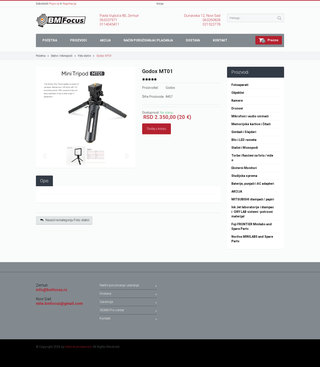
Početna (40, 55)
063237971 (109, 20)
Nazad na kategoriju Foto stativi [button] (67, 220)
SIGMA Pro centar (112, 310)
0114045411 (110, 24)
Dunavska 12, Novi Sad (202, 16)
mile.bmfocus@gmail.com (59, 303)
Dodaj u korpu (156, 128)
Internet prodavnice (78, 346)
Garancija (106, 302)
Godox (170, 87)
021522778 (212, 24)
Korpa (160, 3)
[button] (268, 40)
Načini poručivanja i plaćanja (119, 285)
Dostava (105, 293)
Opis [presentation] (44, 180)
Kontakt (105, 318)
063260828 (212, 20)
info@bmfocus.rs (51, 290)
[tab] (44, 181)
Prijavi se (54, 3)
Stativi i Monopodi (61, 55)
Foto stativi (84, 55)
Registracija (69, 3)
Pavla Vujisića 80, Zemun (119, 16)
